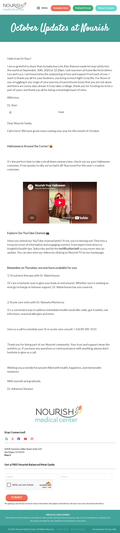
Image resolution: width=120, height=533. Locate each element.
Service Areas (63, 529)
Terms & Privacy (78, 529)
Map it (7, 455)
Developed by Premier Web (104, 529)
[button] (42, 8)
